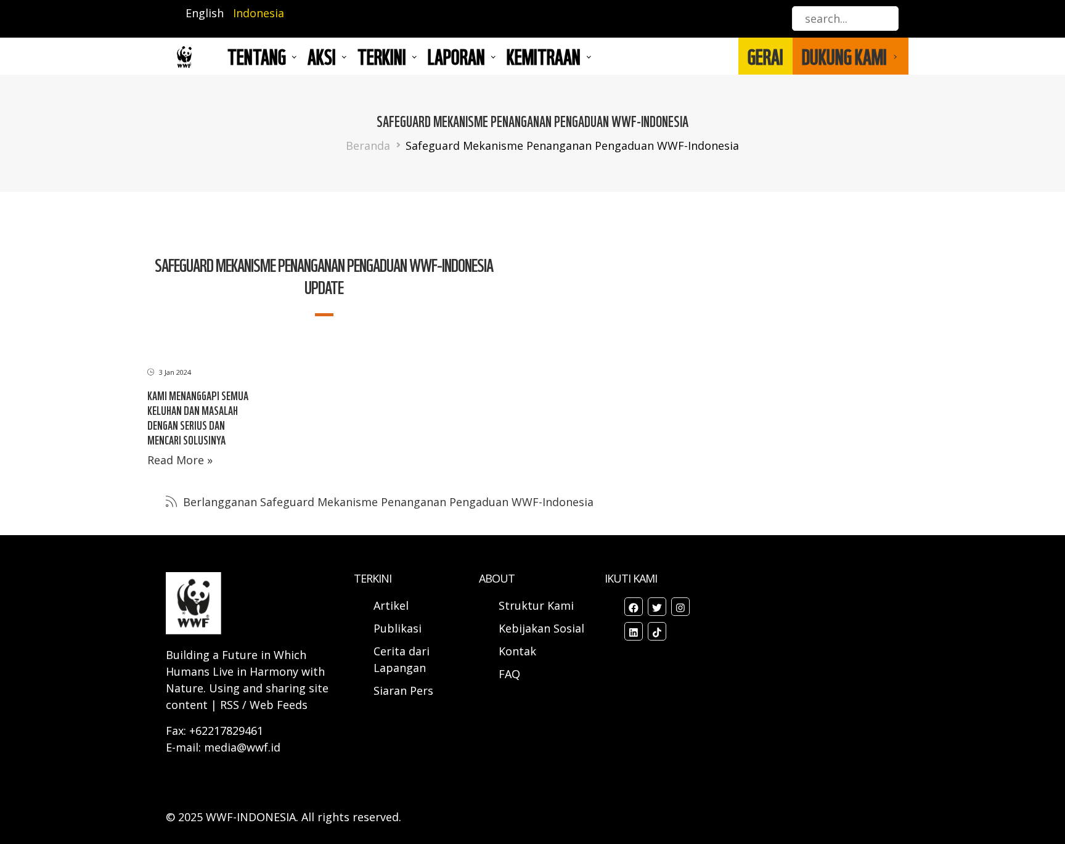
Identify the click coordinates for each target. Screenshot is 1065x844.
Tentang (256, 56)
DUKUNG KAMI (844, 56)
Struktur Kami (536, 605)
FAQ (509, 673)
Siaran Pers (403, 690)
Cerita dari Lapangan (401, 659)
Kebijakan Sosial (541, 628)
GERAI (765, 56)
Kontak (517, 651)
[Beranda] (184, 56)
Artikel (392, 605)
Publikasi (397, 628)
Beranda (368, 145)
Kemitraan (544, 56)
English (205, 13)
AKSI (322, 56)
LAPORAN (456, 56)
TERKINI (381, 56)
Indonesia (258, 13)
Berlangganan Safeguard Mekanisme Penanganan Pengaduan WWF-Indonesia (387, 501)
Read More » (180, 460)
